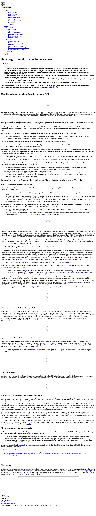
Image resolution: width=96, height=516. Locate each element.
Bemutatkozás (12, 12)
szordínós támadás (45, 214)
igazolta (28, 424)
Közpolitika (11, 44)
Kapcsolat (11, 22)
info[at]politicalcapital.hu (8, 503)
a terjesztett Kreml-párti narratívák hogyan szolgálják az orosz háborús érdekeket (41, 274)
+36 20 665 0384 (6, 497)
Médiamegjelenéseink (14, 21)
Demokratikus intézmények (16, 43)
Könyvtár (7, 53)
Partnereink (11, 16)
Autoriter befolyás (13, 41)
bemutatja (33, 350)
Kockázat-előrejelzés (14, 32)
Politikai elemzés (13, 37)
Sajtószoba (11, 19)
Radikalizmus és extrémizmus (17, 49)
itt (32, 87)
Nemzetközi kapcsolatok (15, 46)
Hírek (6, 26)
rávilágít (32, 287)
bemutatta (24, 270)
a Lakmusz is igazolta (64, 262)
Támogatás (11, 24)
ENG (3, 5)
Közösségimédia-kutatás (15, 34)
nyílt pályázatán (90, 471)
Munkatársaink (12, 14)
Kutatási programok (10, 39)
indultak (52, 343)
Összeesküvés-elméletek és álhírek (18, 48)
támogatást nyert (27, 471)
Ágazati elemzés (13, 31)
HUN (3, 3)
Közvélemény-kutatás (14, 36)
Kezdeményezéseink (14, 17)
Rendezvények (8, 51)
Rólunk (6, 10)
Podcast (6, 54)
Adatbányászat (12, 29)
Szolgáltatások (8, 27)
